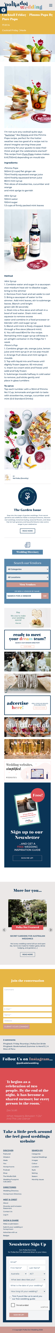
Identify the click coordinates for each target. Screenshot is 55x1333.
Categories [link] (36, 1154)
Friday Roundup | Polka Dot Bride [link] (29, 1043)
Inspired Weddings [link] (39, 1157)
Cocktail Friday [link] (10, 30)
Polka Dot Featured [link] (27, 927)
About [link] (5, 1203)
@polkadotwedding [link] (27, 1063)
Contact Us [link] (7, 1211)
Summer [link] (10, 135)
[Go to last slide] (4, 930)
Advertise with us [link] (10, 1232)
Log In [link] (5, 1215)
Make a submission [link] (10, 1224)
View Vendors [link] (28, 584)
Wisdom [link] (6, 1157)
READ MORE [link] (27, 531)
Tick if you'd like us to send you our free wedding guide (27, 1297)
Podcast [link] (6, 1170)
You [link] (4, 1163)
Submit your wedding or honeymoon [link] (13, 1228)
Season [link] (35, 1176)
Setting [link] (35, 1173)
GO (44, 596)
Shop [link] (5, 1173)
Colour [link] (34, 1163)
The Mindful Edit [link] (9, 1176)
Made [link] (23, 30)
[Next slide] (51, 930)
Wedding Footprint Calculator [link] (11, 1180)
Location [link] (35, 1167)
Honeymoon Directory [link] (12, 1194)
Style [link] (34, 1170)
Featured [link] (7, 1154)
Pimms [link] (24, 135)
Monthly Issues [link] (38, 1179)
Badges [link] (6, 1236)
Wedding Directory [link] (27, 552)
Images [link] (35, 1160)
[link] (3, 10)
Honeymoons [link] (8, 1167)
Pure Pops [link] (28, 154)
